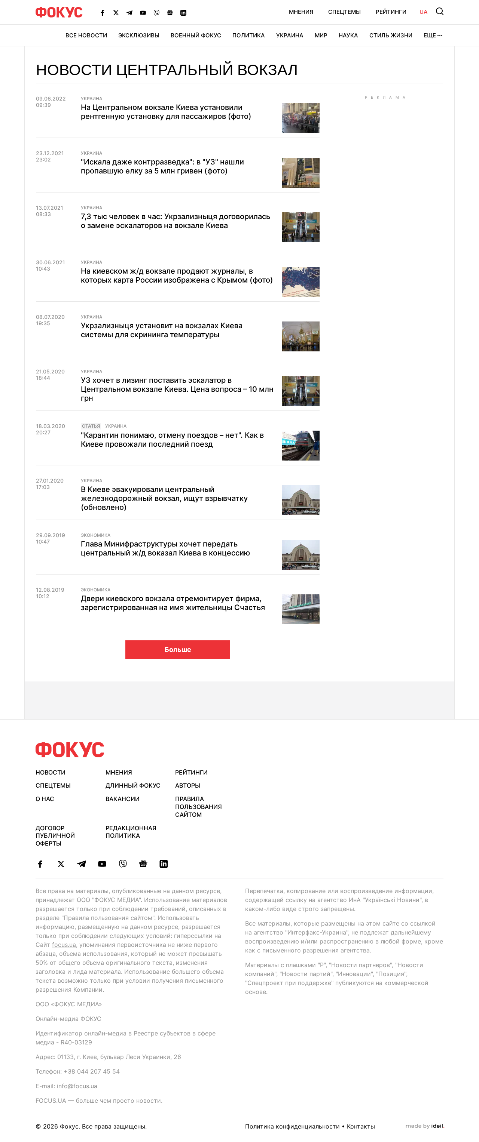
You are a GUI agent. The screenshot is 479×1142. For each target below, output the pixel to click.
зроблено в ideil (425, 1126)
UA (423, 12)
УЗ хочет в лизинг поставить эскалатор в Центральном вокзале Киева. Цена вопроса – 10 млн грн (177, 389)
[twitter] (60, 864)
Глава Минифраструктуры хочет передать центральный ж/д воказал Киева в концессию (165, 548)
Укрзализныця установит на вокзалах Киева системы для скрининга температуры (161, 330)
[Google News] (170, 12)
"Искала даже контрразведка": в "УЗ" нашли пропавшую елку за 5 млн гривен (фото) (162, 166)
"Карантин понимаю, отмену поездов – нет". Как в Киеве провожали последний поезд (172, 440)
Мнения (301, 12)
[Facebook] (102, 12)
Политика (248, 35)
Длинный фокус (133, 785)
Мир (321, 35)
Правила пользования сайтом (198, 806)
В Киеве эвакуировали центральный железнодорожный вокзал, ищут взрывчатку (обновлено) (164, 498)
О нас (45, 799)
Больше (178, 649)
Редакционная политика (131, 832)
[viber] (122, 864)
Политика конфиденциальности (292, 1126)
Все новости (86, 35)
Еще (430, 35)
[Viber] (156, 12)
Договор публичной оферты (55, 835)
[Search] (439, 11)
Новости (50, 772)
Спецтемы (344, 12)
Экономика (95, 535)
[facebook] (40, 864)
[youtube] (102, 864)
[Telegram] (129, 12)
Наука (348, 35)
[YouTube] (143, 12)
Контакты (361, 1126)
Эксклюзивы (138, 35)
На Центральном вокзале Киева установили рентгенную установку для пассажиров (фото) (166, 112)
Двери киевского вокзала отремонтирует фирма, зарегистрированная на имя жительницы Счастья (173, 603)
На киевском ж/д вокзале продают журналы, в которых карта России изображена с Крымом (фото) (177, 275)
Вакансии (123, 799)
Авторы (187, 785)
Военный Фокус (196, 35)
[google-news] (143, 864)
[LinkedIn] (183, 12)
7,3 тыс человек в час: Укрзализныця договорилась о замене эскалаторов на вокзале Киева (175, 221)
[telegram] (81, 864)
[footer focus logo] (70, 749)
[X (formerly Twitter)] (116, 12)
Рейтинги (391, 12)
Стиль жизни (390, 35)
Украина (289, 35)
